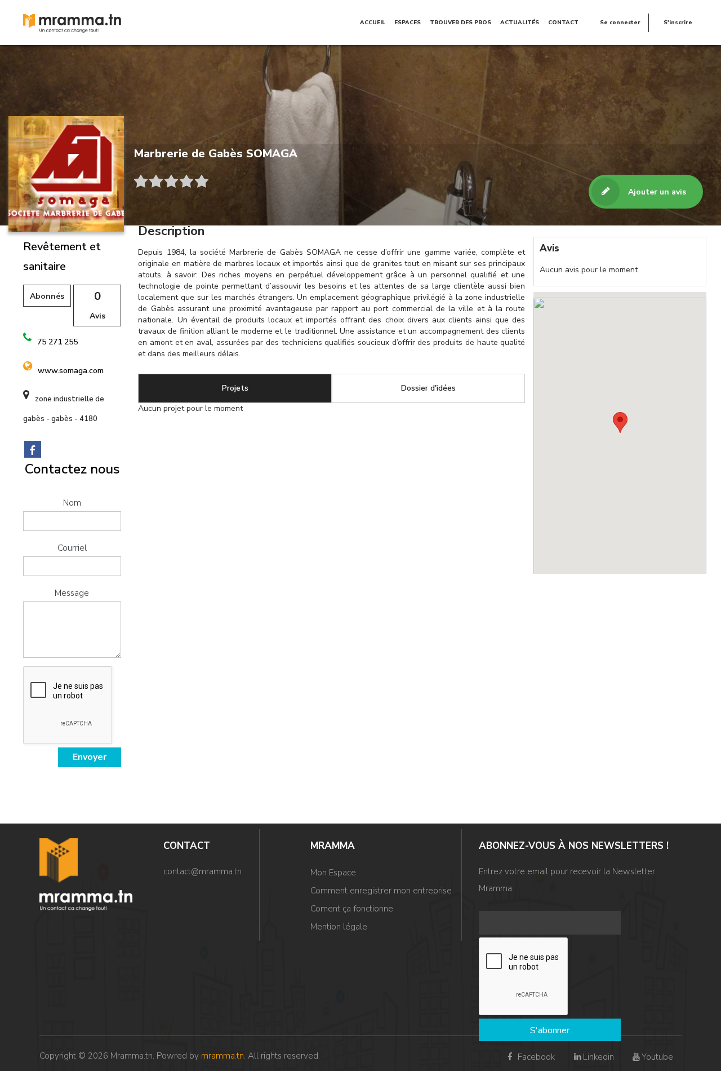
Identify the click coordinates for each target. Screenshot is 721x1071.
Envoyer (89, 757)
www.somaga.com (71, 370)
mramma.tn (222, 1055)
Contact (563, 22)
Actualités (519, 22)
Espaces (407, 22)
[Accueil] (72, 22)
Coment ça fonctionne (351, 908)
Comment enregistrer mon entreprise (381, 890)
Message (72, 593)
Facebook (535, 1057)
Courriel (72, 548)
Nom (72, 502)
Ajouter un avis (657, 192)
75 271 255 (57, 342)
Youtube (657, 1057)
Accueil (372, 22)
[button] (620, 422)
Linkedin (598, 1057)
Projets (235, 388)
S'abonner (549, 1030)
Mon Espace (333, 872)
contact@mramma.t (200, 871)
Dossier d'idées (428, 388)
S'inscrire (678, 22)
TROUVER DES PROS (460, 22)
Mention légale (338, 926)
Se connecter (620, 22)
